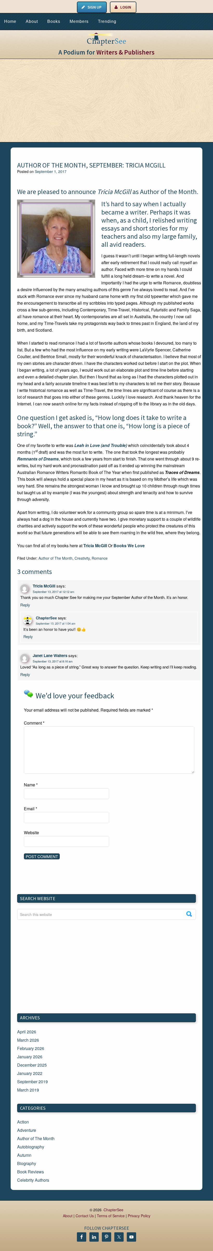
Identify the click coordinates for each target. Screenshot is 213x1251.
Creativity (82, 558)
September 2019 (32, 1082)
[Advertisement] (106, 100)
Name (31, 785)
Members (79, 21)
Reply (25, 604)
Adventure (26, 1130)
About (32, 21)
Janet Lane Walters (50, 655)
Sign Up (95, 7)
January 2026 (29, 1057)
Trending (107, 21)
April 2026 (26, 1032)
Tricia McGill (114, 191)
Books (53, 21)
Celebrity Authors (33, 1180)
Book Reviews (30, 1172)
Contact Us (85, 1215)
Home (10, 21)
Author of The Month (55, 558)
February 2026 (30, 1048)
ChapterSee (46, 617)
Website (31, 832)
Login (125, 7)
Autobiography (30, 1147)
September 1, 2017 (50, 171)
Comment (34, 723)
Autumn (24, 1155)
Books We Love (129, 545)
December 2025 (32, 1065)
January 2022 (29, 1073)
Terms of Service (111, 1215)
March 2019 (28, 1090)
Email (30, 809)
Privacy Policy (139, 1215)
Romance (100, 558)
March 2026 (28, 1040)
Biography (26, 1163)
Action (23, 1122)
